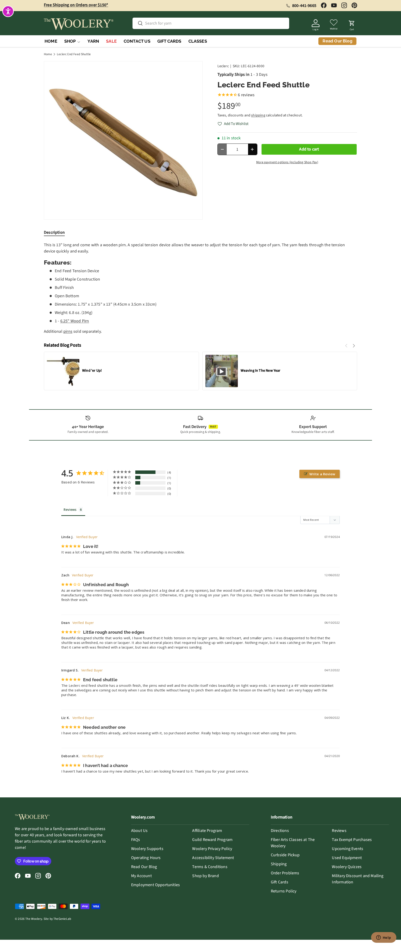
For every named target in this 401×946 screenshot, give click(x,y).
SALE (111, 41)
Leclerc (223, 66)
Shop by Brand (205, 876)
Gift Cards (279, 882)
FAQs (135, 840)
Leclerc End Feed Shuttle (74, 54)
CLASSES (197, 41)
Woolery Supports (147, 849)
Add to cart (309, 149)
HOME (51, 41)
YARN (93, 41)
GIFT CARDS (169, 41)
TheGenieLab (62, 919)
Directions (280, 831)
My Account (141, 876)
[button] (351, 24)
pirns (67, 331)
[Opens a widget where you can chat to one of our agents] (383, 938)
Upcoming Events (347, 849)
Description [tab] (54, 232)
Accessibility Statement (213, 858)
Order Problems (285, 873)
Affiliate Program (207, 831)
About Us (139, 831)
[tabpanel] (200, 288)
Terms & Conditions (209, 867)
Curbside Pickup (285, 855)
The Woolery (33, 919)
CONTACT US (137, 41)
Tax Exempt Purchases (352, 840)
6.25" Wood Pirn (74, 321)
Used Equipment (347, 858)
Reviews (339, 831)
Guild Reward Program (212, 840)
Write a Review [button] (322, 474)
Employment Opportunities (155, 885)
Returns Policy (284, 891)
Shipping (279, 864)
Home (48, 54)
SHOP (70, 41)
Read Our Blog (144, 867)
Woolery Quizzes (347, 867)
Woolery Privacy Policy (212, 849)
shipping (258, 115)
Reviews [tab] (70, 509)
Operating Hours (146, 858)
